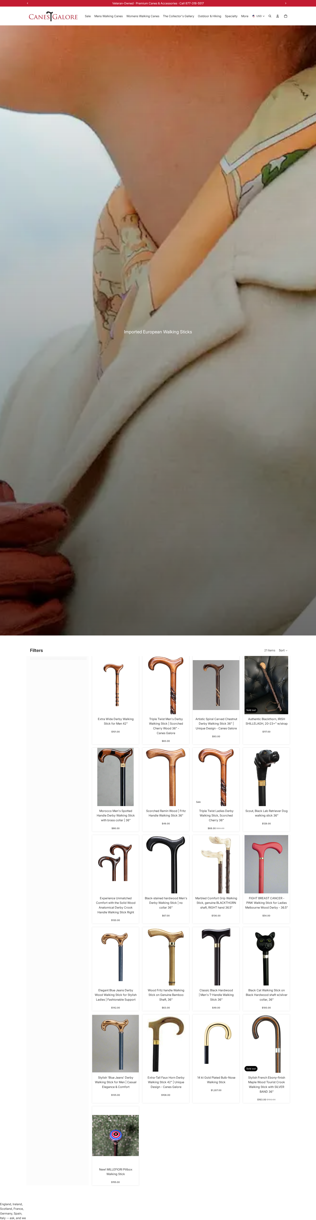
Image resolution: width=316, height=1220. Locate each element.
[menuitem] (244, 16)
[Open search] (270, 16)
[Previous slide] (248, 864)
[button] (283, 650)
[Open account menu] (278, 16)
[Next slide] (284, 864)
